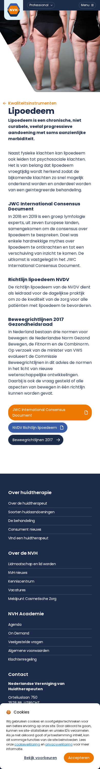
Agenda (14, 624)
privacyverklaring (59, 744)
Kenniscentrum (21, 581)
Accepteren (78, 757)
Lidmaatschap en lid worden (32, 563)
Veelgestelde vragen (25, 641)
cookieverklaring (27, 744)
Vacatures (17, 590)
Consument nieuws (24, 529)
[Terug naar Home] (13, 10)
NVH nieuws (17, 572)
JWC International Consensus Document (39, 412)
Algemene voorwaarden (28, 650)
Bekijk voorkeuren (40, 757)
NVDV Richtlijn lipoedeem (35, 427)
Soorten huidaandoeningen (31, 512)
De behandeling (21, 520)
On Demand (18, 633)
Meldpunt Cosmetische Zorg (32, 598)
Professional (38, 5)
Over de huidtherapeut (27, 503)
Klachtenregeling (22, 659)
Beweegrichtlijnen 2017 (33, 439)
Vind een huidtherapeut (28, 538)
